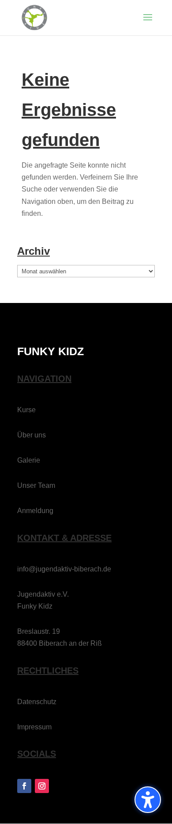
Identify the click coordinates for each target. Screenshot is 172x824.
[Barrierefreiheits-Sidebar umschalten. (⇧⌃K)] (148, 799)
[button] (148, 23)
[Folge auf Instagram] (42, 786)
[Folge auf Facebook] (24, 786)
